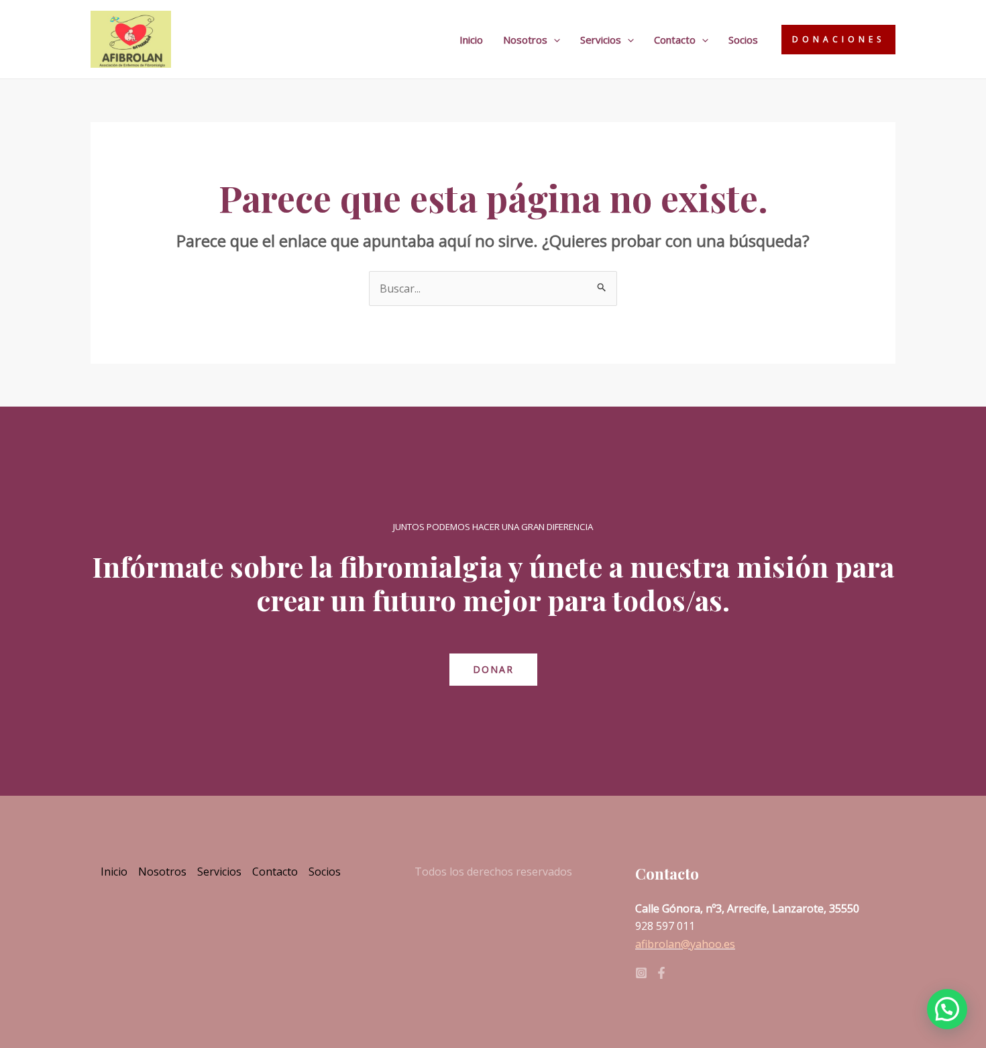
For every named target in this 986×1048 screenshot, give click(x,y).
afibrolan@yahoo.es (685, 944)
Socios (743, 39)
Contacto (675, 39)
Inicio (471, 39)
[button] (947, 1009)
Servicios (600, 39)
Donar (493, 669)
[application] (553, 39)
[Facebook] (661, 973)
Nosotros (525, 39)
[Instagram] (641, 973)
